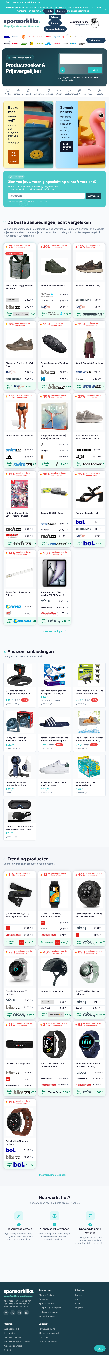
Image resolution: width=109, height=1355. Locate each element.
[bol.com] (7, 37)
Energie (61, 11)
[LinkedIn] (26, 1312)
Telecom (55, 17)
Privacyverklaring (47, 1329)
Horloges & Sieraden (48, 1312)
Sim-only (55, 23)
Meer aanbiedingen (52, 631)
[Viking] (48, 37)
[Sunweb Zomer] (81, 37)
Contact (7, 1350)
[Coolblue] (23, 37)
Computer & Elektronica (50, 1307)
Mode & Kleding (46, 1295)
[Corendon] (40, 37)
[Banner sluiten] (106, 9)
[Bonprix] (65, 44)
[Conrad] (73, 44)
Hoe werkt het (9, 1333)
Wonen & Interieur (47, 1316)
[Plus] (40, 44)
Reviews (78, 1295)
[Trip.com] (56, 37)
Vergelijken (80, 1307)
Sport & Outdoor (46, 1303)
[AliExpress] (56, 44)
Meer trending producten (52, 1174)
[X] (12, 1312)
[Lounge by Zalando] (81, 44)
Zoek (95, 70)
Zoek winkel (94, 40)
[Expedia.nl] (73, 37)
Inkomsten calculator (13, 1337)
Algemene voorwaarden (50, 1333)
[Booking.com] (15, 37)
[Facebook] (6, 1312)
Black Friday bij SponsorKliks (16, 1341)
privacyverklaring (40, 201)
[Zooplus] (23, 44)
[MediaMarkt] (31, 37)
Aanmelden (93, 196)
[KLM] (48, 44)
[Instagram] (19, 1312)
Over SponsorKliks (11, 1329)
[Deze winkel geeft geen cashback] (67, 34)
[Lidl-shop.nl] (31, 44)
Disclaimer (44, 1337)
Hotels (49, 11)
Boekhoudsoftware (55, 29)
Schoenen (43, 1299)
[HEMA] (15, 44)
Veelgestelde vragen (12, 1346)
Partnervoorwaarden (48, 1341)
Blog (77, 1299)
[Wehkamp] (65, 37)
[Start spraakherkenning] (62, 70)
